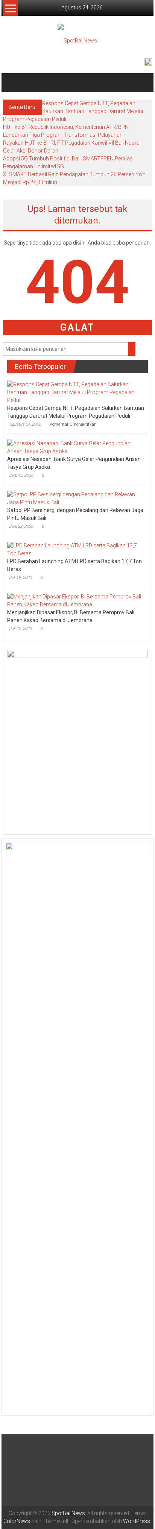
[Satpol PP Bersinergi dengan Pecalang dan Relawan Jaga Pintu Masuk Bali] (75, 498)
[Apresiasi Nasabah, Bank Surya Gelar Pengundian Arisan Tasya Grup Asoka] (75, 447)
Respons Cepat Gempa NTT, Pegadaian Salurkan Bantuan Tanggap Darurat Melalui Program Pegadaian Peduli (73, 111)
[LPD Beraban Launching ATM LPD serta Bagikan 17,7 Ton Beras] (75, 549)
